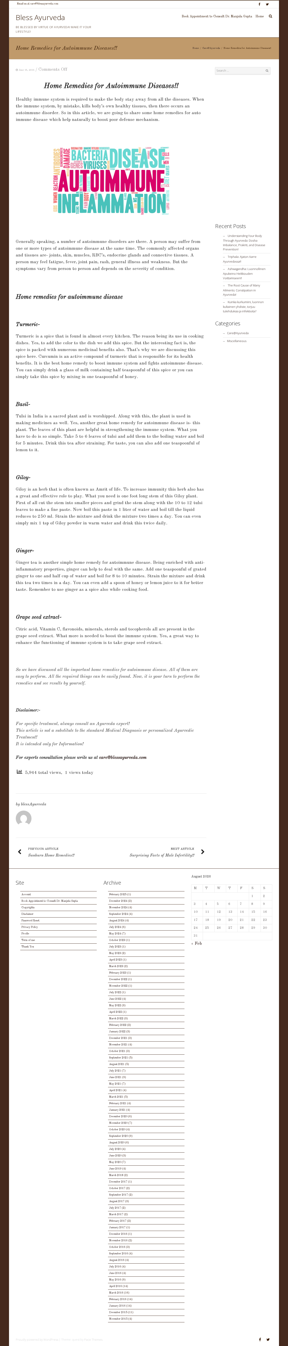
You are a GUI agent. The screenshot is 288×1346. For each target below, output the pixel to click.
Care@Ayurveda (211, 48)
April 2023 (115, 960)
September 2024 (118, 914)
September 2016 (118, 1253)
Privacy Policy (29, 927)
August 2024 (116, 920)
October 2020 (117, 1129)
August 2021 (116, 1064)
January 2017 (117, 1227)
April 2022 (115, 1012)
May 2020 (115, 1162)
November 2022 (118, 986)
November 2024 (118, 907)
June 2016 (115, 1273)
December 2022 (118, 979)
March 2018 (116, 1175)
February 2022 (117, 1025)
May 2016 (115, 1279)
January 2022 (117, 1031)
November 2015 (118, 1319)
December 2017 (118, 1182)
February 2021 (117, 1103)
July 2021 (115, 1071)
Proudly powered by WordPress (37, 1339)
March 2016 (116, 1293)
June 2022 (115, 999)
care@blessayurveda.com (122, 757)
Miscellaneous (236, 341)
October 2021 (117, 1051)
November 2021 (118, 1044)
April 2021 (115, 1090)
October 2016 (117, 1247)
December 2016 (118, 1234)
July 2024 (115, 927)
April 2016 (115, 1286)
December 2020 (118, 1116)
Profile (25, 933)
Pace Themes (93, 1339)
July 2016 (115, 1266)
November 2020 (118, 1123)
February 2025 (117, 894)
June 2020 (115, 1155)
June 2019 (115, 1168)
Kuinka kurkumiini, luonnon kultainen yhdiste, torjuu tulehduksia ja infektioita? (243, 306)
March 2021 (116, 1097)
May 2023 (115, 953)
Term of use (28, 940)
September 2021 (118, 1057)
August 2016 (116, 1260)
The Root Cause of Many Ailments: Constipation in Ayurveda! (241, 290)
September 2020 (118, 1136)
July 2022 (115, 992)
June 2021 (115, 1077)
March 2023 (116, 966)
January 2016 (117, 1306)
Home (260, 16)
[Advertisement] (243, 148)
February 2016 (117, 1299)
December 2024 (118, 901)
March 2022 (116, 1018)
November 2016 (118, 1240)
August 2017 (116, 1201)
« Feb (196, 943)
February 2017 (117, 1221)
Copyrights (27, 907)
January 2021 (117, 1110)
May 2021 (115, 1084)
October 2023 (117, 940)
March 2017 (116, 1214)
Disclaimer (27, 914)
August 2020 (116, 1142)
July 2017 (115, 1208)
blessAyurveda (33, 804)
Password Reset (30, 920)
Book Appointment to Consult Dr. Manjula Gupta (217, 16)
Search (267, 70)
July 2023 (115, 946)
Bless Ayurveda (40, 17)
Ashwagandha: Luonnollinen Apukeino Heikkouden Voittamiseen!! (244, 273)
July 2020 (115, 1149)
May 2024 (115, 933)
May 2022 (115, 1005)
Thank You (27, 946)
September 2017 (118, 1195)
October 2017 (117, 1188)
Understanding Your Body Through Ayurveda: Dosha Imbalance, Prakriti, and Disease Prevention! (244, 243)
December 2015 (118, 1312)
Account (26, 894)
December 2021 (118, 1038)
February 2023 (117, 973)
